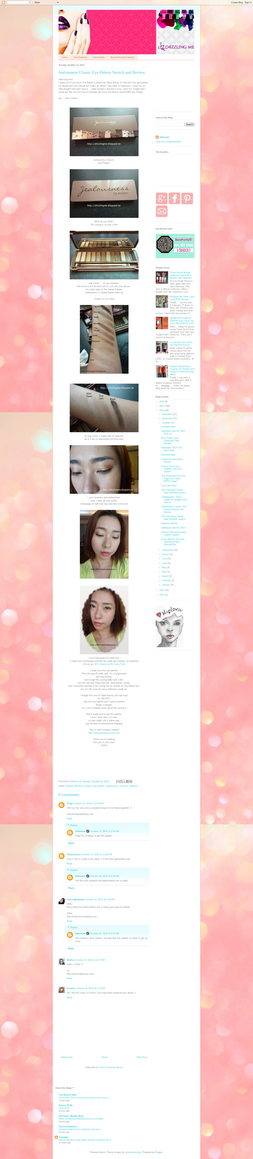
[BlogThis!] (121, 781)
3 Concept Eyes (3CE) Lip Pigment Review (181, 343)
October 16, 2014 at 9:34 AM (104, 831)
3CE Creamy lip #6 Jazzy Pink (109, 664)
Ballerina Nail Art (169, 523)
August (166, 554)
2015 (162, 406)
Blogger (158, 1152)
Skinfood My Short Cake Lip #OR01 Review (182, 298)
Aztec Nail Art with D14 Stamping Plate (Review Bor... (172, 542)
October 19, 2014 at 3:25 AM (90, 988)
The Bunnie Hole (67, 1095)
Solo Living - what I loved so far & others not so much (83, 1097)
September (168, 550)
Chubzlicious (74, 854)
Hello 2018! (64, 1108)
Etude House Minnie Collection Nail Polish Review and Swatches (181, 275)
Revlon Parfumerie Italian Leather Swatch (173, 533)
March (165, 576)
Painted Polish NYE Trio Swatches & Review (79, 1129)
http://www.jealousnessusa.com (104, 733)
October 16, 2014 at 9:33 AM (104, 933)
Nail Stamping (80, 57)
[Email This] (117, 781)
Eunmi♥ (71, 988)
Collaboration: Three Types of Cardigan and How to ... (173, 500)
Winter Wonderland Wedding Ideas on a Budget (81, 1119)
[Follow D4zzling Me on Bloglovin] (169, 646)
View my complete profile (168, 141)
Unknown (80, 831)
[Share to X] (124, 781)
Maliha (70, 960)
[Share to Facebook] (127, 781)
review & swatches (128, 786)
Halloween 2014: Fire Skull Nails (171, 449)
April (164, 571)
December (167, 414)
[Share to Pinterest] (131, 781)
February (167, 580)
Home (64, 57)
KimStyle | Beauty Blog (71, 1116)
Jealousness (112, 786)
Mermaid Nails (168, 454)
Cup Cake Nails (169, 485)
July (164, 558)
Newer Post (67, 1057)
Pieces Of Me (66, 1105)
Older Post (141, 1057)
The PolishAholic (68, 1126)
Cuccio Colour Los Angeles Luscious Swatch (171, 469)
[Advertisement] (181, 86)
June (165, 563)
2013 (162, 590)
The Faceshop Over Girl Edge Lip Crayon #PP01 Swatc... (173, 478)
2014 (162, 410)
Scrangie (63, 1137)
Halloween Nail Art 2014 (173, 527)
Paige (70, 803)
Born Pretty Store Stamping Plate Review (170, 441)
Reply (69, 818)
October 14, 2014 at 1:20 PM (100, 899)
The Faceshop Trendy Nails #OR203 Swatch (173, 491)
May (164, 567)
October (166, 422)
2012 (162, 594)
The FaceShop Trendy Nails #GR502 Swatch (173, 517)
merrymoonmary (133, 1152)
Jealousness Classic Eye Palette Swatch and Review (174, 509)
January (166, 584)
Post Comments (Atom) (111, 1067)
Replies (74, 825)
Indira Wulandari (76, 899)
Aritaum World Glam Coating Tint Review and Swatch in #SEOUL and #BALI (182, 370)
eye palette (98, 786)
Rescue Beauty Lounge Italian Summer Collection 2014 (85, 1140)
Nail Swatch (98, 57)
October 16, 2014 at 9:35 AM (104, 876)
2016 (162, 401)
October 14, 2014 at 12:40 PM (97, 854)
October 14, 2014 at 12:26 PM (89, 803)
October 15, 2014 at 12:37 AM (90, 960)
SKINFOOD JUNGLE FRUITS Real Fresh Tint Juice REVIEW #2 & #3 (182, 321)
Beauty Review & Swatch (122, 57)
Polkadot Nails (168, 426)
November (167, 418)
